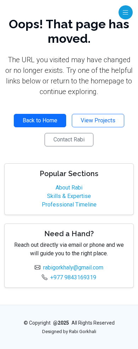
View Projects (98, 120)
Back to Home (40, 120)
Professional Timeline (69, 204)
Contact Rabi (69, 139)
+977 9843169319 (73, 277)
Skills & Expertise (69, 196)
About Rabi (69, 187)
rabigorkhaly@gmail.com (73, 267)
